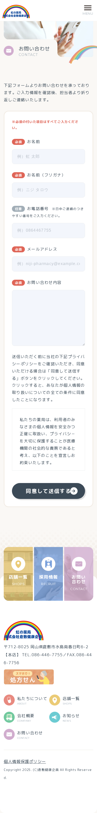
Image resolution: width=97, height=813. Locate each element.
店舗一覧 (18, 580)
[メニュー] (88, 10)
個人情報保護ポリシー (25, 761)
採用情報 (48, 580)
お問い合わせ (78, 582)
